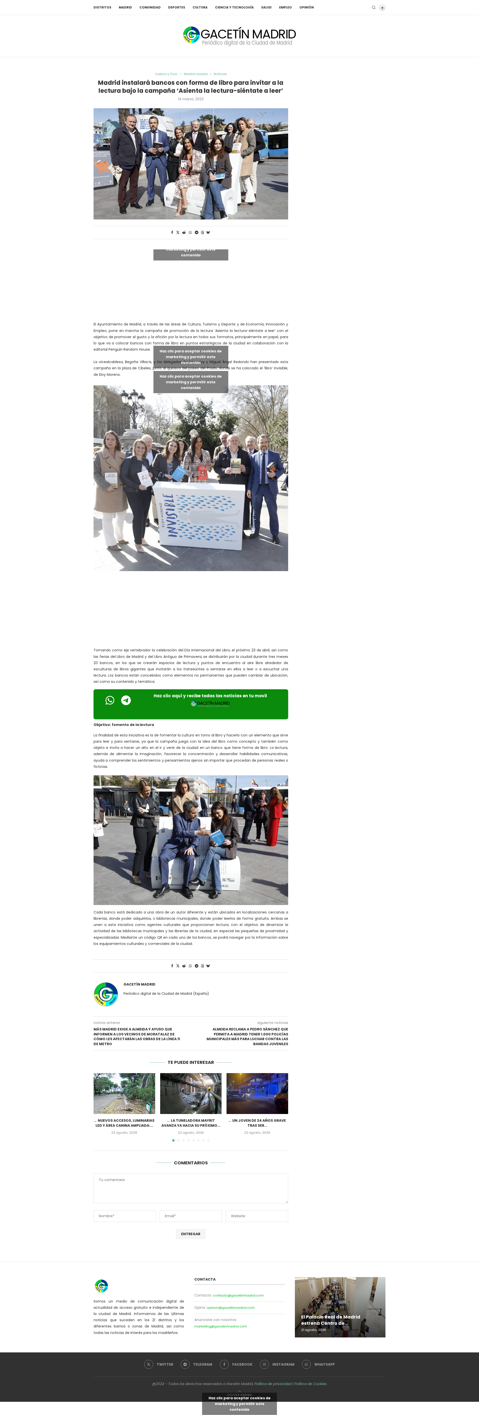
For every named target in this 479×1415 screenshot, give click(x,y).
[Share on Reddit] (184, 232)
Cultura (200, 7)
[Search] (373, 7)
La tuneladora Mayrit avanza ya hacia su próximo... (190, 1123)
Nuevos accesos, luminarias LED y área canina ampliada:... (125, 1123)
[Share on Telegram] (196, 232)
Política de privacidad (272, 1383)
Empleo (285, 7)
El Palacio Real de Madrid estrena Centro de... (330, 1320)
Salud (266, 7)
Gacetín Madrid (139, 984)
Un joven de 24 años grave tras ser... (259, 1123)
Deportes (176, 7)
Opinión (306, 7)
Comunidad (150, 7)
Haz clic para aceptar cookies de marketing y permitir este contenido (191, 249)
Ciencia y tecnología (234, 7)
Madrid (125, 7)
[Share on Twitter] (178, 232)
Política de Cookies (310, 1383)
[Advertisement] (191, 610)
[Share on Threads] (202, 232)
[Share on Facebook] (172, 232)
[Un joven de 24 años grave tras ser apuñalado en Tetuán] (257, 1093)
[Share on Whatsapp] (190, 232)
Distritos (102, 7)
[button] (100, 1107)
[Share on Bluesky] (208, 232)
